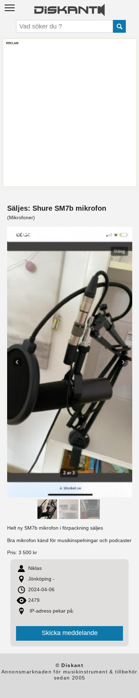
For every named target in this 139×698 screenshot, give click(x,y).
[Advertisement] (69, 114)
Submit (119, 26)
